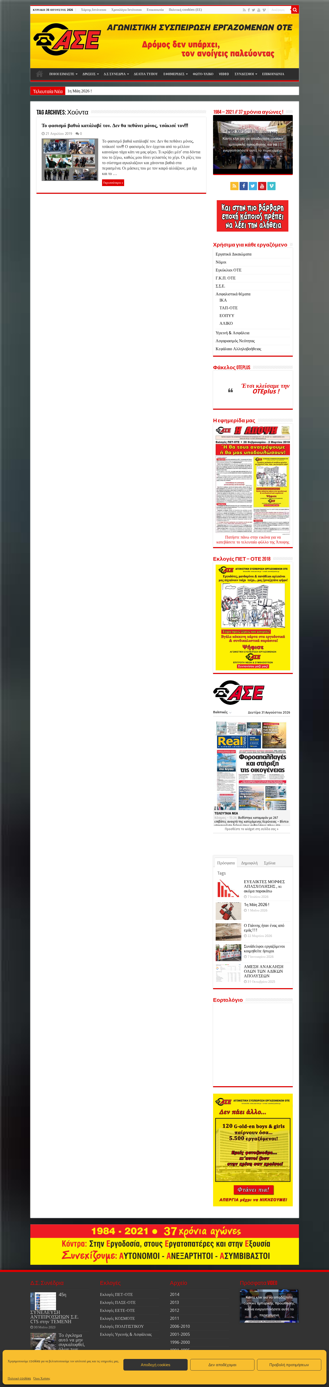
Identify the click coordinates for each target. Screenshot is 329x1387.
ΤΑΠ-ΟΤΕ (229, 307)
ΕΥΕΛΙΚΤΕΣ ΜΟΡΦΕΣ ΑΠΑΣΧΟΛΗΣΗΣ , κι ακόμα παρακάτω (264, 886)
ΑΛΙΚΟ (226, 323)
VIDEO (224, 74)
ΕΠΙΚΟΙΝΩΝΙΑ (273, 74)
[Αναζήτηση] (295, 10)
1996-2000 (180, 1342)
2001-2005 (180, 1334)
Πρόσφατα (226, 863)
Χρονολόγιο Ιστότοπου (126, 10)
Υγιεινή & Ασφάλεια (232, 332)
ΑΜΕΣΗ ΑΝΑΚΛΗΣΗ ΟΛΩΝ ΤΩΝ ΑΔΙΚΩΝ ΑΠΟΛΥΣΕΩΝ (264, 971)
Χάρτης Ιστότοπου (93, 10)
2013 (174, 1302)
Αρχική (39, 73)
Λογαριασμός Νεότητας (235, 340)
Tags (221, 873)
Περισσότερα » (113, 183)
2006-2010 (180, 1326)
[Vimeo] (264, 10)
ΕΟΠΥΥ (227, 315)
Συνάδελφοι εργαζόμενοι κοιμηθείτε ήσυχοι (264, 948)
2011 (174, 1318)
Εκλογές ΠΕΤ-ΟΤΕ (116, 1294)
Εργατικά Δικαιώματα (233, 254)
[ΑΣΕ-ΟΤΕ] (164, 41)
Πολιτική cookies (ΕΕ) (185, 10)
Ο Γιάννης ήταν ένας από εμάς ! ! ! (264, 928)
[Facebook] (248, 10)
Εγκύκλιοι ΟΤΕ (229, 270)
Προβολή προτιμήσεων (289, 1365)
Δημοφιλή (249, 863)
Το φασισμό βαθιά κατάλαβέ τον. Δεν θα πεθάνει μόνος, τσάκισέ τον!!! (115, 125)
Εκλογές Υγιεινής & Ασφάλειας (126, 1334)
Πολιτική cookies (19, 1378)
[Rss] (244, 10)
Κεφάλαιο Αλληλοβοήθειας (238, 348)
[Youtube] (259, 10)
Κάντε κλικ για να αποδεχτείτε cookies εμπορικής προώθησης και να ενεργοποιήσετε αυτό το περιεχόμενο (253, 144)
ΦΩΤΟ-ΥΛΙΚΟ (203, 74)
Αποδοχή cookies (155, 1365)
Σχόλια (269, 863)
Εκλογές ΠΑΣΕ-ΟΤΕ (118, 1302)
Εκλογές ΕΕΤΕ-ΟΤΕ (117, 1310)
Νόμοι (221, 262)
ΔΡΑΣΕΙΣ (89, 74)
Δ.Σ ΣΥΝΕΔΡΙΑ (115, 74)
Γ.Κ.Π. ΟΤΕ (226, 278)
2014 (174, 1294)
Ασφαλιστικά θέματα (233, 294)
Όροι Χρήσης (41, 1378)
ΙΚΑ (223, 300)
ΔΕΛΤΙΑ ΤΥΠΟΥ (146, 74)
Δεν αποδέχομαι (222, 1365)
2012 (174, 1310)
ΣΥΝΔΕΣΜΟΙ (244, 74)
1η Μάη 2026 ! (79, 91)
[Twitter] (253, 10)
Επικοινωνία (155, 10)
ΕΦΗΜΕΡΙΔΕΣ (174, 74)
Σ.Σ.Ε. (220, 286)
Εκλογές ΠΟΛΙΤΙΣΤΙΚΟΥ (122, 1326)
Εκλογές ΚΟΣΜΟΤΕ (117, 1318)
